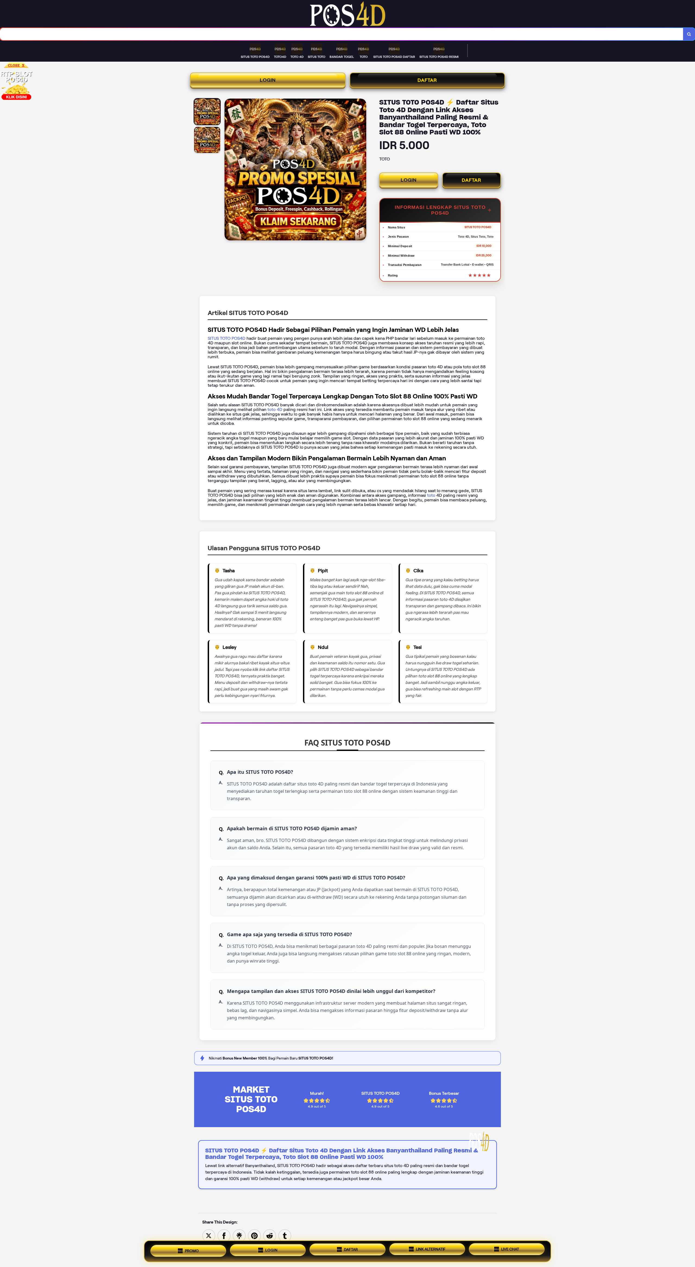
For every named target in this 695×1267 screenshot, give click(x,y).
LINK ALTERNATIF (431, 1249)
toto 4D (274, 409)
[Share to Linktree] (239, 1235)
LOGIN (268, 80)
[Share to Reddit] (269, 1235)
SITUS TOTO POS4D (226, 338)
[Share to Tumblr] (284, 1235)
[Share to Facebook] (223, 1235)
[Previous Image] (229, 170)
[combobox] (341, 34)
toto (431, 495)
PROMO (192, 1251)
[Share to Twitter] (208, 1235)
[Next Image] (362, 170)
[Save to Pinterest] (254, 1235)
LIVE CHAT (510, 1249)
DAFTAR (427, 80)
